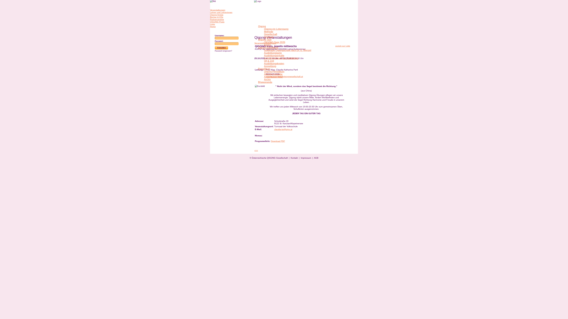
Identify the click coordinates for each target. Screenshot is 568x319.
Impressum (306, 158)
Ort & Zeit (269, 61)
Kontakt (294, 158)
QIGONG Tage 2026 (274, 42)
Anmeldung (270, 66)
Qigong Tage (265, 39)
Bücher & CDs (216, 17)
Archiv (267, 45)
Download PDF (278, 141)
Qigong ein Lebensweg (276, 29)
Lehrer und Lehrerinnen (221, 12)
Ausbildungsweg (273, 53)
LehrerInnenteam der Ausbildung (281, 58)
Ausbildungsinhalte (274, 55)
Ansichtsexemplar (273, 77)
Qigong (262, 26)
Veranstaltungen (217, 10)
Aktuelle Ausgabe (273, 74)
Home (213, 26)
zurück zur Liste (342, 46)
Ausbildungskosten (274, 63)
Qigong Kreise (216, 15)
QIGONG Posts (217, 22)
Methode (268, 31)
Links (212, 24)
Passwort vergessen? (223, 51)
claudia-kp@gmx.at (283, 129)
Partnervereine (217, 19)
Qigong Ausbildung (268, 47)
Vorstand (268, 37)
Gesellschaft (270, 34)
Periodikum (264, 69)
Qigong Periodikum (274, 71)
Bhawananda (265, 82)
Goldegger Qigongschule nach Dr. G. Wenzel (287, 50)
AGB (316, 158)
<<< (256, 150)
